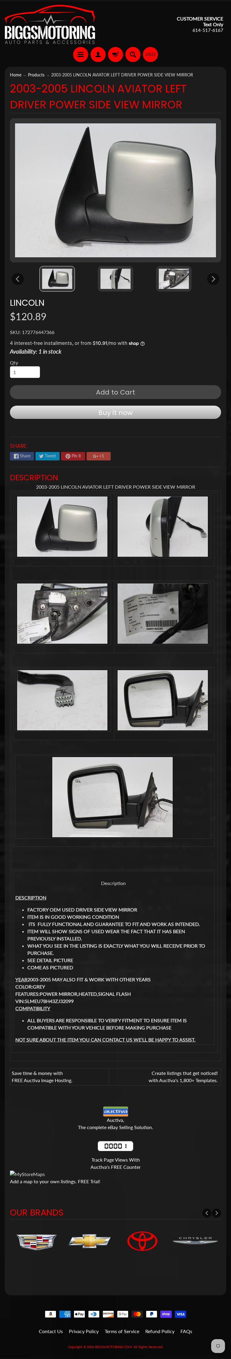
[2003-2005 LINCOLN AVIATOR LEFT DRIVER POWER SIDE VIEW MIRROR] (57, 279)
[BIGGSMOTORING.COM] (50, 24)
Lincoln (27, 303)
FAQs (186, 1331)
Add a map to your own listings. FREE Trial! (55, 1181)
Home (15, 75)
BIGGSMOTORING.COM (113, 1347)
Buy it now (115, 412)
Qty (14, 362)
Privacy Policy (84, 1331)
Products (36, 75)
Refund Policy (159, 1331)
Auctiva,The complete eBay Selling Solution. (115, 1123)
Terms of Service (122, 1331)
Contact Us (51, 1331)
